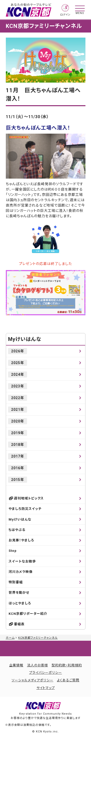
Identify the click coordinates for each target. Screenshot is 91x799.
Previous (12, 156)
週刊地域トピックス (29, 498)
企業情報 (16, 665)
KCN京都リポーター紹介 (28, 614)
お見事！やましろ (21, 540)
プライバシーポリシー (45, 673)
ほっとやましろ (20, 603)
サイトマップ (45, 688)
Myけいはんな (24, 339)
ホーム (10, 637)
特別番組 (16, 582)
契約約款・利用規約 (67, 665)
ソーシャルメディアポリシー (32, 680)
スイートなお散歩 (22, 561)
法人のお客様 (37, 665)
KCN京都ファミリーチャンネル (38, 637)
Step (13, 551)
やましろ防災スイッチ (25, 509)
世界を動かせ (19, 592)
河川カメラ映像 (21, 572)
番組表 (19, 624)
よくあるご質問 (68, 680)
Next (79, 156)
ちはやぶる (17, 530)
